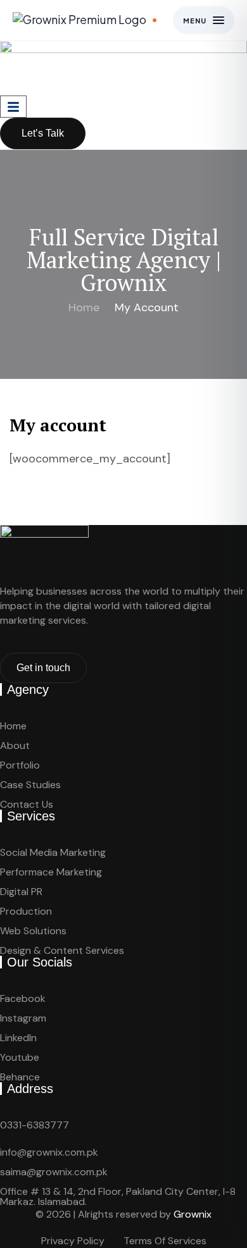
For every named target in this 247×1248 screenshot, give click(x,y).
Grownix (193, 1214)
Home (83, 307)
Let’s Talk (43, 133)
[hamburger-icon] (13, 107)
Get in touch (43, 667)
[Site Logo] (123, 67)
